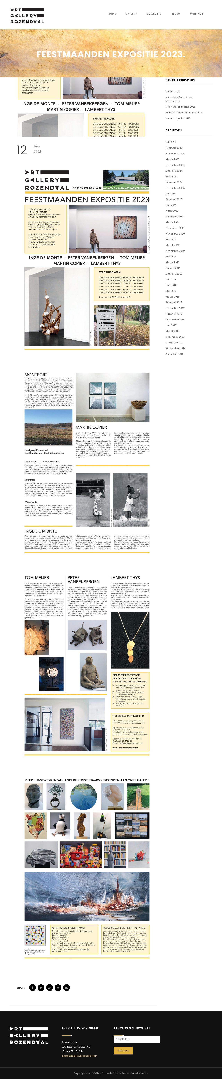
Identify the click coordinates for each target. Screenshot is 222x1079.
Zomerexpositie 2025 (178, 118)
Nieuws (175, 13)
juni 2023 (171, 193)
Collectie (153, 13)
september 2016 (176, 348)
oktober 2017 (174, 313)
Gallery (131, 13)
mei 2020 (171, 239)
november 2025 (175, 153)
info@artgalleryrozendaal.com (79, 1055)
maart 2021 (173, 222)
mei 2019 (171, 256)
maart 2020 (173, 245)
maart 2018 (173, 296)
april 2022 (172, 210)
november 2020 (175, 233)
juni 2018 (171, 285)
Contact (196, 13)
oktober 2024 (174, 170)
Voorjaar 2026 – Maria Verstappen (179, 99)
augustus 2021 (174, 216)
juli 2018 (171, 279)
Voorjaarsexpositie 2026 (180, 106)
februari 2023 (174, 199)
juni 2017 (171, 325)
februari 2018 (174, 302)
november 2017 (175, 308)
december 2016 (175, 336)
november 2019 (175, 250)
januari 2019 (173, 268)
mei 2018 (171, 290)
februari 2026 (174, 147)
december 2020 (175, 228)
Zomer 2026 (173, 91)
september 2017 (176, 319)
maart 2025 (173, 159)
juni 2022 (171, 205)
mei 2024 (171, 176)
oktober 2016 (174, 342)
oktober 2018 (174, 273)
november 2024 (175, 165)
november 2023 (175, 187)
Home (112, 13)
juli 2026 (171, 142)
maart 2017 (173, 331)
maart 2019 (173, 262)
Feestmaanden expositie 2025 (184, 112)
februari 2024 (174, 182)
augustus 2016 (174, 353)
